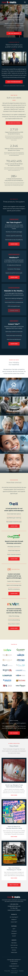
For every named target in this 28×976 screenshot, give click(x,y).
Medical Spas (14, 952)
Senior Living (14, 947)
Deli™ (14, 928)
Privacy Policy (7, 970)
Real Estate (14, 942)
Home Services (14, 945)
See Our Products (14, 33)
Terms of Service (14, 970)
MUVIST (14, 936)
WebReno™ (14, 919)
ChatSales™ (14, 933)
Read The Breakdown (14, 81)
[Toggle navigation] (24, 2)
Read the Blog (14, 884)
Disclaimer (21, 970)
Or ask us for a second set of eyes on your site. (14, 85)
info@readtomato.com (14, 966)
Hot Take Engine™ (14, 917)
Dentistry (14, 950)
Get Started (14, 733)
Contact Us (14, 968)
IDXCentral (14, 931)
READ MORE (14, 795)
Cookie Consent (14, 972)
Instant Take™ (14, 922)
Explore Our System (14, 123)
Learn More (14, 244)
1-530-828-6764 (14, 963)
